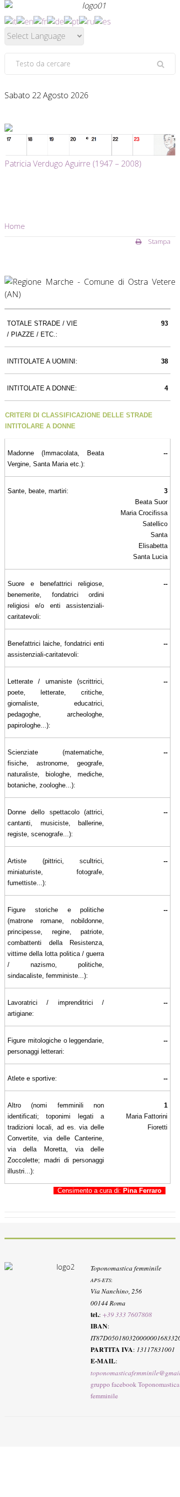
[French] (40, 20)
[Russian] (86, 20)
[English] (25, 20)
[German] (55, 20)
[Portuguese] (71, 20)
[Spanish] (102, 20)
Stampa (158, 241)
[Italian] (10, 20)
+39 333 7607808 (127, 1314)
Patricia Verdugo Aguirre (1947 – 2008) (73, 163)
